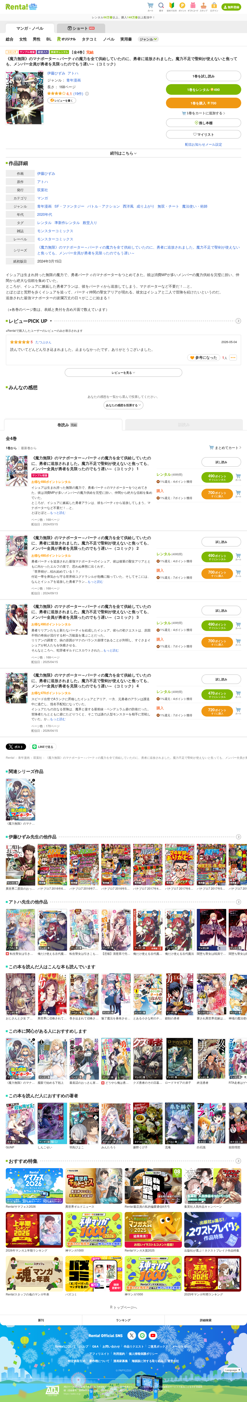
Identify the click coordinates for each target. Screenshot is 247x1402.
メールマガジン (182, 1346)
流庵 (168, 1147)
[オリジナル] (66, 39)
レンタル (44, 222)
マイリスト (205, 134)
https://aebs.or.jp (72, 1393)
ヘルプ (84, 1346)
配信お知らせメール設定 (203, 144)
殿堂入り (90, 222)
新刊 (41, 1320)
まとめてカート (227, 447)
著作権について (99, 1361)
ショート (83, 28)
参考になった (206, 357)
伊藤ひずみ (56, 72)
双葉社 (42, 189)
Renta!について (65, 1346)
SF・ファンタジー (69, 206)
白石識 (201, 1147)
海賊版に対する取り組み (148, 1361)
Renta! (10, 757)
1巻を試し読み (203, 76)
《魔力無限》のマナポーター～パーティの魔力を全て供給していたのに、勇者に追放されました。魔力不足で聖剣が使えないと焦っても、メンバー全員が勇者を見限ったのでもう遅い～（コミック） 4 (91, 680)
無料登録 (233, 7)
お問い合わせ (111, 1346)
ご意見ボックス (158, 1346)
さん (43, 341)
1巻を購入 (203, 103)
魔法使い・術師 (194, 206)
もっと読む (58, 512)
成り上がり (146, 206)
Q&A (95, 1346)
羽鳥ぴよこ (76, 1147)
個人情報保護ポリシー (143, 1353)
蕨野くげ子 (140, 1147)
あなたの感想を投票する (122, 405)
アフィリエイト (99, 1353)
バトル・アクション (103, 206)
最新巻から (29, 448)
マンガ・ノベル (29, 28)
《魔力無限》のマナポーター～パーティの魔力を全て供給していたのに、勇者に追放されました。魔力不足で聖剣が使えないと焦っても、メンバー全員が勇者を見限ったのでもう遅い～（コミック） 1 (91, 463)
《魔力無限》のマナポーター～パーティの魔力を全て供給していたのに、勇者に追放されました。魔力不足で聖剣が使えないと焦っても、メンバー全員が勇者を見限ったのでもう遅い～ (138, 249)
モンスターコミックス (55, 230)
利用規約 (119, 1353)
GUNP (10, 1147)
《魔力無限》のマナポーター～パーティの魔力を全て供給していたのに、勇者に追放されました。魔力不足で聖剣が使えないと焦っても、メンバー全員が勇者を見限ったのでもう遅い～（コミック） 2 (91, 543)
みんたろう (108, 1147)
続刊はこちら (121, 153)
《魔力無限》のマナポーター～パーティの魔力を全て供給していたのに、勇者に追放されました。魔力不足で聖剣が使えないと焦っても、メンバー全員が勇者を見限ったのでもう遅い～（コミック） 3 (91, 611)
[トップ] (17, 7)
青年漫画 (73, 79)
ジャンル (146, 39)
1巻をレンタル (203, 89)
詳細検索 (206, 1320)
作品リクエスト (134, 1346)
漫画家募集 (120, 1361)
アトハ (73, 72)
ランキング (123, 1320)
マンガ (42, 197)
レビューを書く (64, 100)
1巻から (11, 448)
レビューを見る (122, 372)
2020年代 (44, 214)
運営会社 (173, 1361)
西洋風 (128, 206)
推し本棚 (206, 122)
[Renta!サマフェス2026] (32, 7)
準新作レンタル (67, 222)
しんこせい (45, 1147)
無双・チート (168, 206)
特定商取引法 (76, 1361)
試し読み (221, 462)
